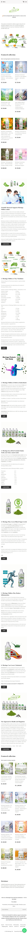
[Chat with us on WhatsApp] (24, 930)
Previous (2, 41)
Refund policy (16, 924)
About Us (11, 926)
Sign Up (24, 909)
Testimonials (22, 926)
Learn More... (6, 244)
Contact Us (16, 926)
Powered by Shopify (18, 931)
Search (2, 924)
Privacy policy (23, 924)
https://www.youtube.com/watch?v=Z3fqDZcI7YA (12, 683)
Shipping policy (5, 926)
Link (2, 546)
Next (26, 41)
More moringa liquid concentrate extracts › (10, 59)
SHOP (4, 348)
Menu (4, 1)
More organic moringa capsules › (8, 760)
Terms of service (8, 924)
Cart (26, 1)
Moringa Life (10, 931)
